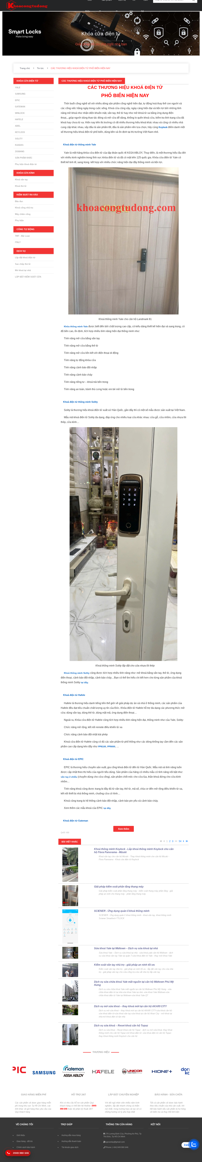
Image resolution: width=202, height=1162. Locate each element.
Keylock (163, 127)
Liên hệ (20, 1153)
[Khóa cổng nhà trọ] (101, 28)
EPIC (17, 100)
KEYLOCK (20, 132)
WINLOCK (20, 113)
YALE (17, 87)
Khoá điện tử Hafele (74, 695)
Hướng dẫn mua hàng (71, 1135)
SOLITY (19, 138)
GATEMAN (20, 106)
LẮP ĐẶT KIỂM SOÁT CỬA (28, 277)
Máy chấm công (22, 214)
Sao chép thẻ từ (22, 264)
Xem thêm (123, 828)
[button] (17, 34)
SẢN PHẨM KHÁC (23, 158)
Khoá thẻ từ (20, 186)
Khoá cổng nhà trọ (24, 207)
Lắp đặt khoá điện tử (25, 257)
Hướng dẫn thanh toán (71, 1141)
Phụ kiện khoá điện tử (26, 164)
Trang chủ (25, 68)
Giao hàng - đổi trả (25, 1141)
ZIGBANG (19, 151)
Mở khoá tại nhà (23, 270)
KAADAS (19, 145)
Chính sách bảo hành (26, 1147)
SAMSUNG (20, 94)
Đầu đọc (19, 201)
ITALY (18, 242)
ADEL (18, 126)
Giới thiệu (21, 1135)
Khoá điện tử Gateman (75, 820)
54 (180, 841)
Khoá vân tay (21, 179)
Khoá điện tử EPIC (73, 759)
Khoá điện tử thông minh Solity (80, 401)
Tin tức (40, 68)
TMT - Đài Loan (22, 236)
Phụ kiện (19, 220)
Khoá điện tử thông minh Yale (79, 144)
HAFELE (19, 119)
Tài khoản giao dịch (70, 1147)
